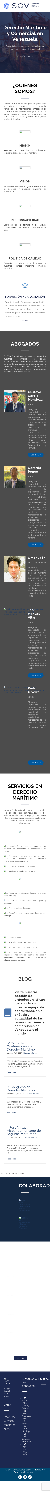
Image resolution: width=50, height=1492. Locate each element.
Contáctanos (25, 56)
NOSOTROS (7, 1417)
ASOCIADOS (7, 1425)
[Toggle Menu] (44, 6)
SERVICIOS (7, 1421)
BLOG (6, 1429)
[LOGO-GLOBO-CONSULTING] (25, 1218)
